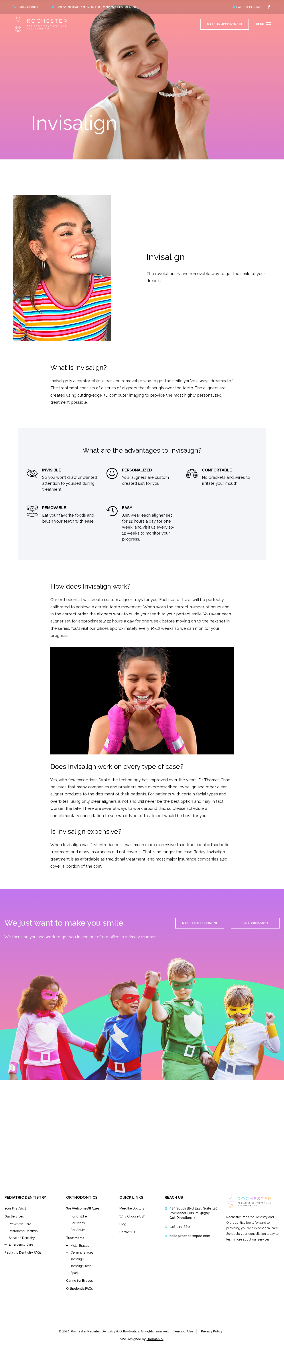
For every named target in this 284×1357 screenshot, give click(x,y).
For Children (80, 1216)
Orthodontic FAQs (79, 1288)
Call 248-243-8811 (255, 923)
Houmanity (155, 1339)
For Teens (78, 1223)
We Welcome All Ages (82, 1208)
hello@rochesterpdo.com (190, 1236)
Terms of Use (183, 1331)
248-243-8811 (28, 7)
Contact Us (127, 1232)
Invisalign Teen (81, 1266)
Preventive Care (20, 1224)
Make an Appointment (199, 923)
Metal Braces (80, 1245)
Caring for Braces (79, 1280)
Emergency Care (21, 1244)
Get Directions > (182, 1218)
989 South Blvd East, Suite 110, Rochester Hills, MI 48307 (97, 7)
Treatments (75, 1238)
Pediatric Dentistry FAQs (22, 1252)
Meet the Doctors (131, 1208)
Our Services (14, 1216)
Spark (75, 1273)
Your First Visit (15, 1208)
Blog (122, 1224)
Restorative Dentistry (23, 1231)
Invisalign (77, 1259)
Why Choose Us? (132, 1216)
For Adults (78, 1230)
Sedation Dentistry (22, 1238)
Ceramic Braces (82, 1252)
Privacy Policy (211, 1331)
